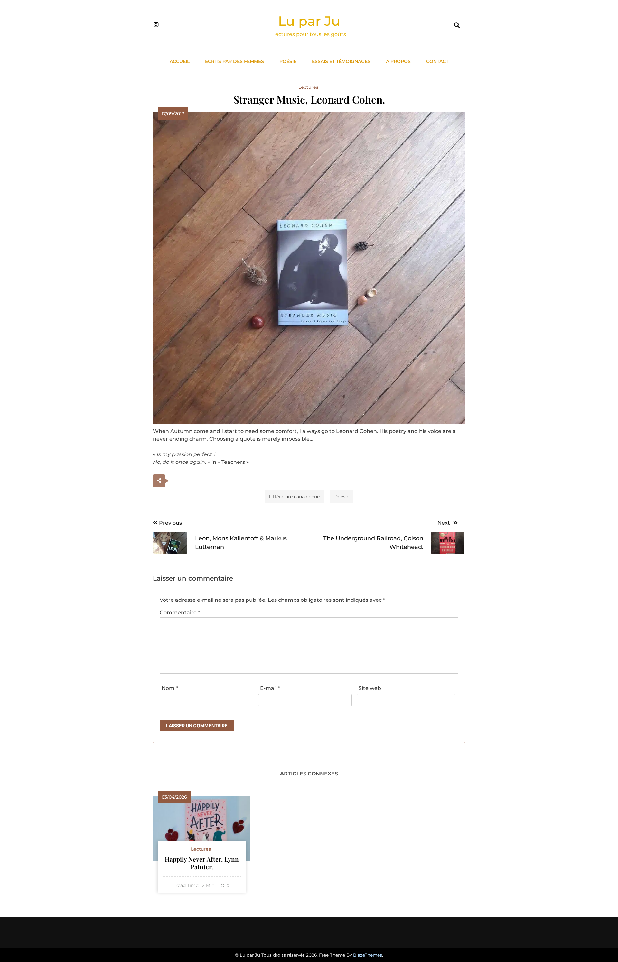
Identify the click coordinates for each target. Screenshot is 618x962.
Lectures (308, 87)
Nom (170, 688)
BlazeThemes (367, 954)
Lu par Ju (309, 21)
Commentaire (180, 612)
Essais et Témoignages (341, 61)
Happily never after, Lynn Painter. (202, 863)
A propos (398, 61)
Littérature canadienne (294, 496)
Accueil (180, 61)
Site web (370, 688)
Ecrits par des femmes (234, 61)
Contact (437, 61)
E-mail (270, 688)
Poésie (287, 61)
